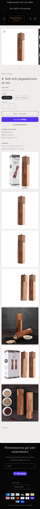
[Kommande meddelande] (36, 8)
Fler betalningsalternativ (20, 124)
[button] (4, 19)
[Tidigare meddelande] (4, 8)
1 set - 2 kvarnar (21, 97)
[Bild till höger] (24, 68)
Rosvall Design (17, 505)
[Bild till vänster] (15, 68)
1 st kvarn (7, 97)
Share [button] (6, 428)
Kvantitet (4, 102)
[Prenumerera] (33, 465)
